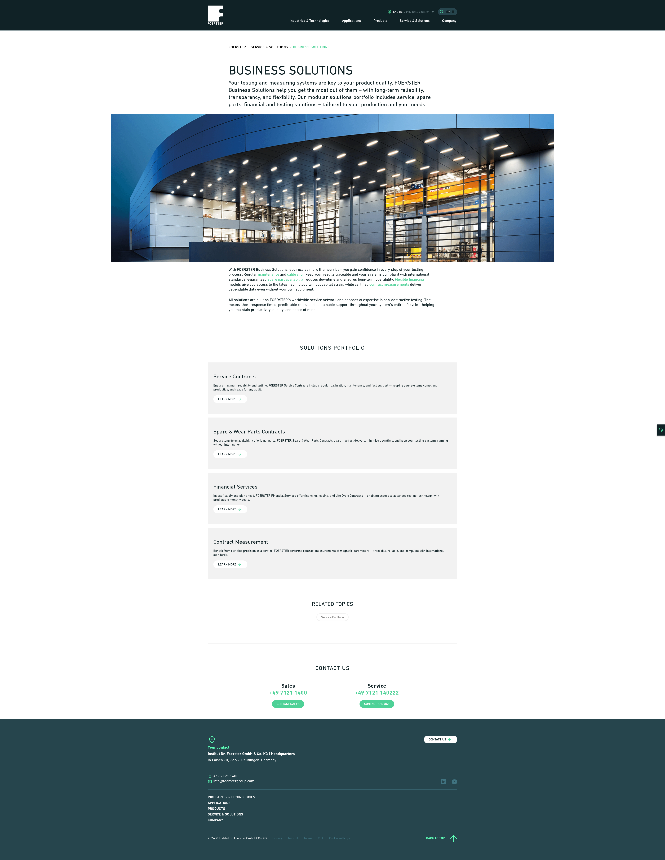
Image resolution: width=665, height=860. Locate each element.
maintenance (268, 275)
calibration (295, 275)
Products (216, 809)
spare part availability (286, 280)
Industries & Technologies (231, 797)
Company (215, 820)
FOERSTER (237, 47)
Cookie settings (339, 838)
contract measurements (389, 285)
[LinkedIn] (443, 781)
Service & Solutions (225, 814)
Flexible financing (409, 280)
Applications (219, 803)
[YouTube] (454, 781)
